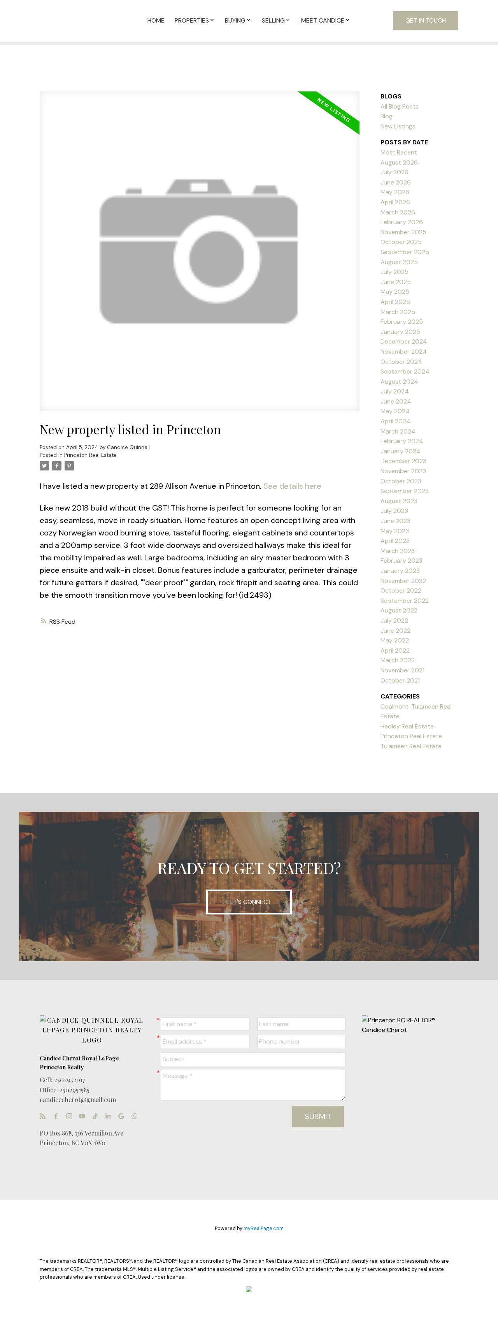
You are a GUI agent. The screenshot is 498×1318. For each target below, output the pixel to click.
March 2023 (398, 551)
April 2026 (395, 202)
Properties (192, 20)
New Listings (398, 126)
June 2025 (396, 282)
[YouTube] (84, 1116)
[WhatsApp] (137, 1116)
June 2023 (395, 521)
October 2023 (401, 481)
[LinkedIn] (110, 1116)
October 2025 (401, 242)
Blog (387, 116)
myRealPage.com (264, 1228)
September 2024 (405, 371)
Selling (273, 20)
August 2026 (399, 162)
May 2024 (395, 411)
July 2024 (395, 391)
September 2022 (405, 601)
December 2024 (404, 341)
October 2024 (401, 362)
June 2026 (396, 182)
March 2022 (398, 660)
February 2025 (402, 322)
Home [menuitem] (156, 20)
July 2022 (394, 620)
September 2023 (405, 491)
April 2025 (395, 302)
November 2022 (403, 581)
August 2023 (399, 501)
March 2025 (398, 312)
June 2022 (395, 631)
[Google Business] (123, 1116)
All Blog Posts (400, 106)
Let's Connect (249, 902)
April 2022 (395, 650)
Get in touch (425, 20)
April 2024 (395, 421)
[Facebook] (58, 1116)
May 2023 (395, 531)
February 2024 (402, 441)
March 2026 (398, 212)
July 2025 (395, 272)
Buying (235, 20)
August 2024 (399, 381)
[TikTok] (97, 1116)
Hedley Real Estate (407, 726)
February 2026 (402, 222)
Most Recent (399, 152)
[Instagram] (71, 1116)
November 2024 (404, 351)
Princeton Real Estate (90, 455)
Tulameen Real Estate (411, 746)
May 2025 (395, 292)
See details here (292, 486)
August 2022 (399, 610)
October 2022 (401, 590)
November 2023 (403, 471)
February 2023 (402, 560)
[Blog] (45, 1116)
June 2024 (396, 401)
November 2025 (403, 232)
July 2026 (395, 172)
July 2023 (394, 511)
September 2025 (405, 252)
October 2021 (400, 680)
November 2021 (402, 670)
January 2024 (401, 451)
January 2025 (400, 332)
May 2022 (395, 640)
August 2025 (399, 262)
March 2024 (398, 431)
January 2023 (400, 571)
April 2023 (395, 541)
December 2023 (403, 461)
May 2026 (395, 192)
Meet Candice (322, 20)
